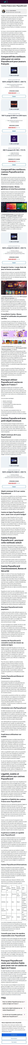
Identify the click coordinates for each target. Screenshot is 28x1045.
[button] (14, 1003)
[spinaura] (14, 70)
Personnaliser (14, 1038)
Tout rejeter (14, 1042)
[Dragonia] (14, 104)
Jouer (14, 96)
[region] (14, 1032)
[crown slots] (14, 138)
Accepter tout (14, 1034)
